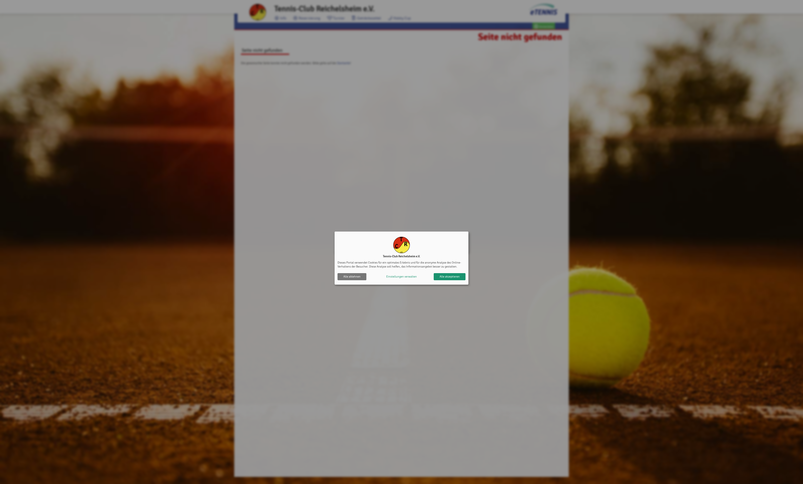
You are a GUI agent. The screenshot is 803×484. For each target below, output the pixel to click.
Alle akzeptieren (450, 276)
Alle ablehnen (352, 276)
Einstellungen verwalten (401, 276)
